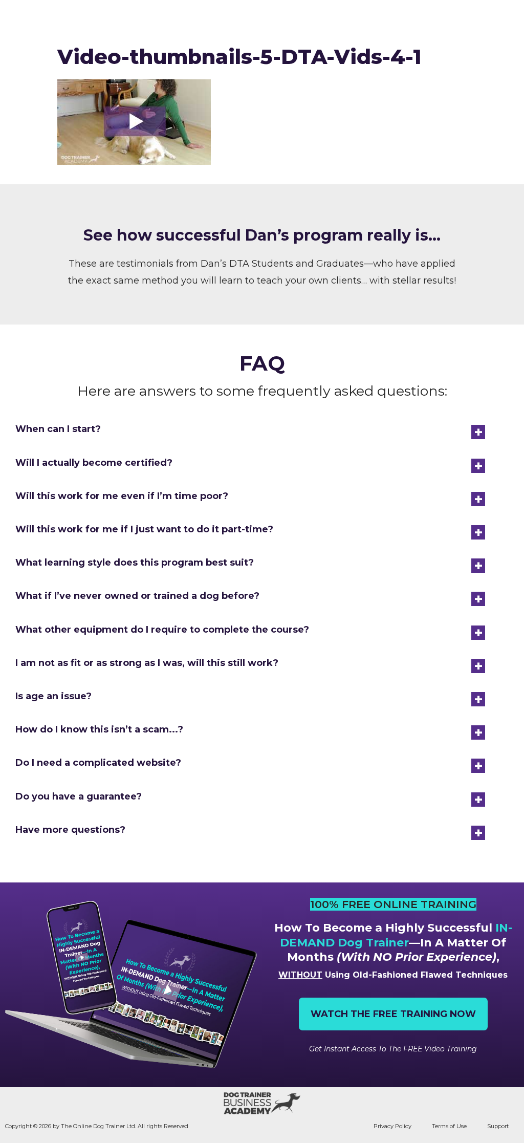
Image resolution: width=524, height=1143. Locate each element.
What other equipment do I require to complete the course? (162, 629)
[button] (507, 19)
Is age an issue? (53, 696)
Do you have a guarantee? (78, 796)
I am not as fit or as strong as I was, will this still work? (146, 662)
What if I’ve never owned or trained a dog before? (137, 595)
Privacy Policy (392, 1126)
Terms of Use (449, 1126)
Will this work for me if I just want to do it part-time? (144, 529)
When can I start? (58, 429)
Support (498, 1126)
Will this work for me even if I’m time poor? (121, 496)
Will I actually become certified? (93, 462)
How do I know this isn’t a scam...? (99, 729)
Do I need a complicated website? (98, 762)
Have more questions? (70, 829)
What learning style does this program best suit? (134, 562)
